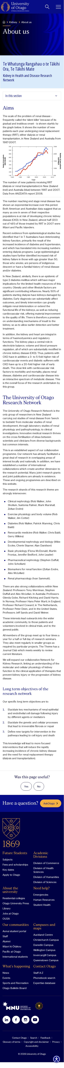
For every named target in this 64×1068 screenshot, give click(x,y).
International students (15, 956)
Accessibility (32, 1046)
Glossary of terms (11, 1042)
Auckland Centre (43, 934)
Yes (26, 786)
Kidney (13, 22)
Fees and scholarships (15, 864)
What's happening (16, 966)
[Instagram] (25, 1020)
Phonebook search (44, 977)
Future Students (15, 853)
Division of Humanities (46, 877)
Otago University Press (16, 903)
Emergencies (40, 894)
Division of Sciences (44, 882)
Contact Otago (44, 966)
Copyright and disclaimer (36, 1042)
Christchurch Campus (46, 939)
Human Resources (43, 899)
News (6, 972)
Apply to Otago (11, 874)
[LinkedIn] (6, 1020)
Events (6, 977)
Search (33, 1038)
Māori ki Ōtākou (12, 946)
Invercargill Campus (44, 955)
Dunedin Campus (43, 945)
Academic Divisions (40, 855)
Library (7, 908)
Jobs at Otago (11, 913)
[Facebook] (16, 1020)
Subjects (7, 859)
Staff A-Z (38, 972)
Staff (5, 936)
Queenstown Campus (45, 960)
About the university (10, 890)
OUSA (6, 918)
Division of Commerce (46, 863)
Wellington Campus (44, 950)
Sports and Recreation (16, 983)
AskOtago (49, 803)
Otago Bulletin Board (15, 988)
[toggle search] (47, 7)
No (39, 786)
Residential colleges (14, 898)
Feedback (45, 1038)
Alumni (6, 941)
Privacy (56, 1042)
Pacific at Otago (12, 951)
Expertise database (44, 983)
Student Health (42, 904)
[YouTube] (35, 1020)
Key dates (8, 869)
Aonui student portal (14, 931)
